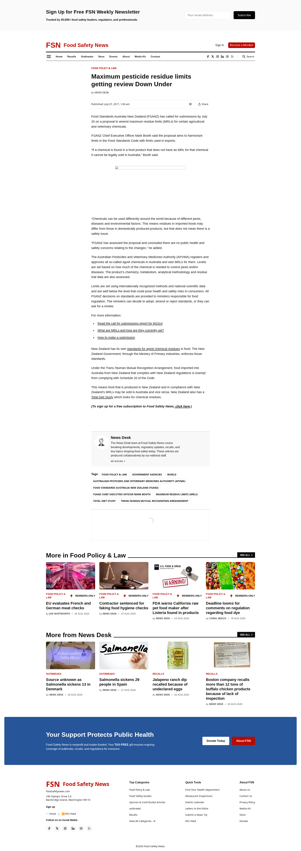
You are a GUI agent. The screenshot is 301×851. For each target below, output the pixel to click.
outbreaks (53, 673)
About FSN (243, 740)
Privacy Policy (247, 802)
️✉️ (51, 813)
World (171, 474)
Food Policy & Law (104, 68)
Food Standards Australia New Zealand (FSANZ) (126, 487)
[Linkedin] (222, 56)
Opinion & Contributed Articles (147, 802)
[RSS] (232, 56)
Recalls (158, 673)
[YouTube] (227, 56)
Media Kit (245, 808)
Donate (244, 821)
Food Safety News (154, 846)
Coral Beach (217, 618)
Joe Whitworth (59, 613)
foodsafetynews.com (58, 791)
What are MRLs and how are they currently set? (131, 330)
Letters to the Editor (197, 808)
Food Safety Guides (140, 796)
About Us (245, 789)
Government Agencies (147, 474)
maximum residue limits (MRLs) (177, 494)
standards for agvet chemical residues (153, 349)
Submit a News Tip (196, 814)
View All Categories (140, 821)
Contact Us (246, 796)
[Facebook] (207, 56)
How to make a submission (116, 337)
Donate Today (216, 740)
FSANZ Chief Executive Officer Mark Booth (122, 494)
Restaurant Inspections (199, 796)
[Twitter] (212, 56)
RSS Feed (190, 821)
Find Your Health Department (202, 789)
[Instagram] (217, 56)
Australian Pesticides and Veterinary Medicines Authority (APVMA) (139, 481)
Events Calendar (194, 802)
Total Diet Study (102, 397)
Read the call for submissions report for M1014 (130, 323)
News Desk (102, 92)
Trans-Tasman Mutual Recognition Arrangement (154, 501)
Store (243, 814)
